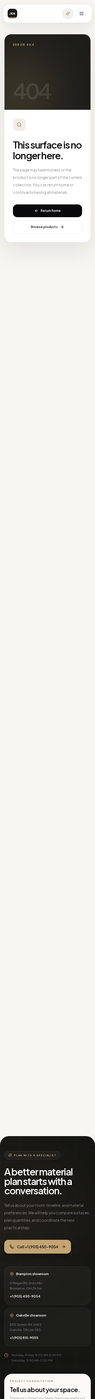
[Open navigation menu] (81, 13)
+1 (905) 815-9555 (24, 1338)
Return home (51, 211)
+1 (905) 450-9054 (25, 1296)
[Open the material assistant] (68, 13)
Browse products (44, 227)
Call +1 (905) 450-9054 (37, 1246)
